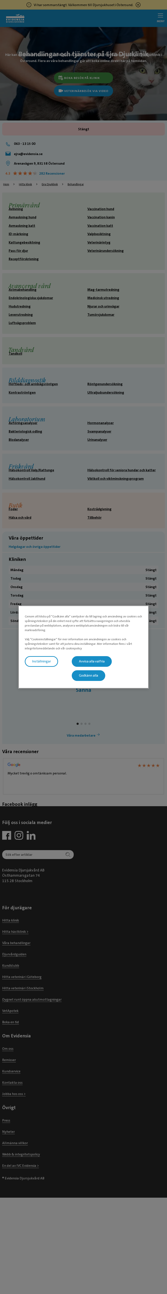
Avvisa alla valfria (92, 661)
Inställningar (41, 661)
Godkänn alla (88, 675)
